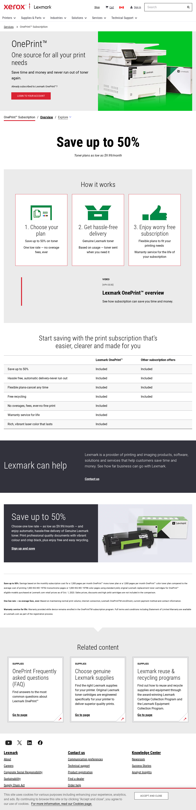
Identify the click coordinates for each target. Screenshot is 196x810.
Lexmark (11, 752)
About (7, 759)
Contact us (76, 752)
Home (27, 6)
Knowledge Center (146, 752)
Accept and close (151, 796)
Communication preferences (85, 759)
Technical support (79, 766)
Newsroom (138, 759)
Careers (8, 766)
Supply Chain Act (14, 785)
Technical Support (122, 18)
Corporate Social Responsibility (23, 772)
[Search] (188, 7)
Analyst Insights (142, 772)
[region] (98, 799)
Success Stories (141, 766)
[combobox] (168, 7)
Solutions (77, 18)
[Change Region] (121, 7)
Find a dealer (76, 779)
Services (97, 18)
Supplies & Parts (31, 18)
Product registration (80, 772)
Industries (56, 18)
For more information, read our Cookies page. (61, 804)
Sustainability (12, 779)
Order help (74, 785)
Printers (7, 18)
